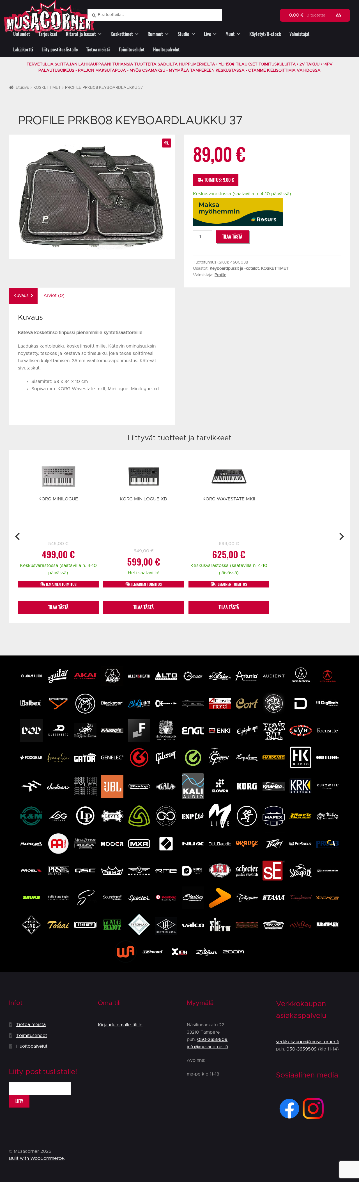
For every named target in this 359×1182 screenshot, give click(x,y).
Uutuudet (21, 34)
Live (207, 34)
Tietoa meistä (98, 50)
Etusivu (22, 88)
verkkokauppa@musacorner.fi (307, 1042)
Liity (19, 1101)
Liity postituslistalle (60, 50)
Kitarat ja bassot (81, 34)
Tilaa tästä (232, 237)
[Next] (341, 536)
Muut (230, 34)
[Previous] (18, 536)
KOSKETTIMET (47, 88)
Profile (220, 275)
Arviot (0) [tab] (54, 295)
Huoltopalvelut (166, 50)
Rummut (155, 34)
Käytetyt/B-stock (265, 34)
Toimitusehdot (132, 50)
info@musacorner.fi (207, 1047)
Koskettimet (122, 34)
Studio (183, 34)
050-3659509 (212, 1039)
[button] (166, 143)
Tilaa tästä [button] (58, 607)
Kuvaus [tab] (21, 295)
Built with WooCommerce (36, 1158)
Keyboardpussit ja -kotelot (234, 269)
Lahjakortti (23, 50)
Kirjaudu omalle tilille (120, 1025)
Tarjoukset (47, 34)
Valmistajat (299, 34)
